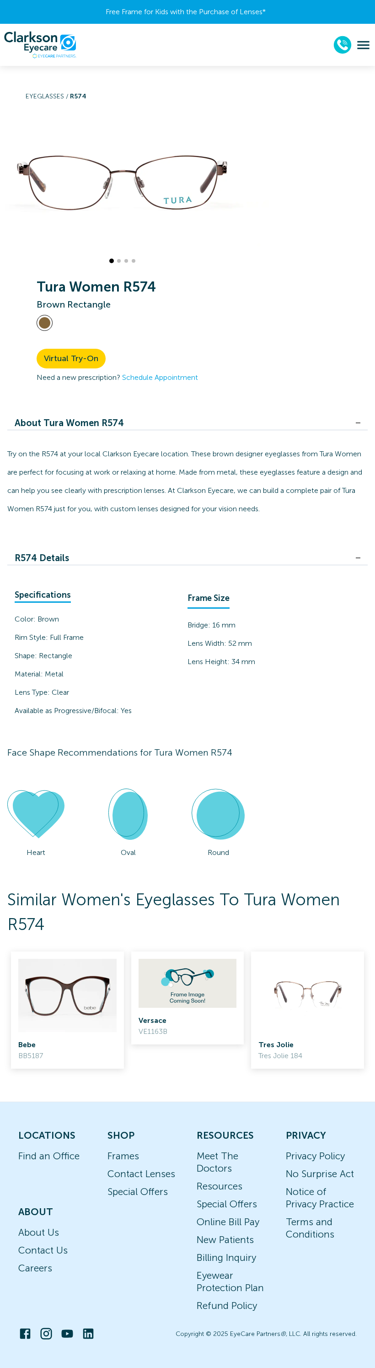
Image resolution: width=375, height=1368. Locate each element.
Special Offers (137, 1191)
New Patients (225, 1239)
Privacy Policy (315, 1156)
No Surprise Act (320, 1173)
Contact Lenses (141, 1173)
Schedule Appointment (160, 377)
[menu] (363, 45)
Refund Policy (227, 1305)
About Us (38, 1232)
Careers (35, 1268)
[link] (67, 1010)
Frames (123, 1156)
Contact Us (43, 1250)
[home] (40, 45)
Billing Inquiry (226, 1257)
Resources (219, 1186)
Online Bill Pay (228, 1221)
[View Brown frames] (45, 323)
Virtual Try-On (71, 358)
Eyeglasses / (48, 96)
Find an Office (49, 1156)
